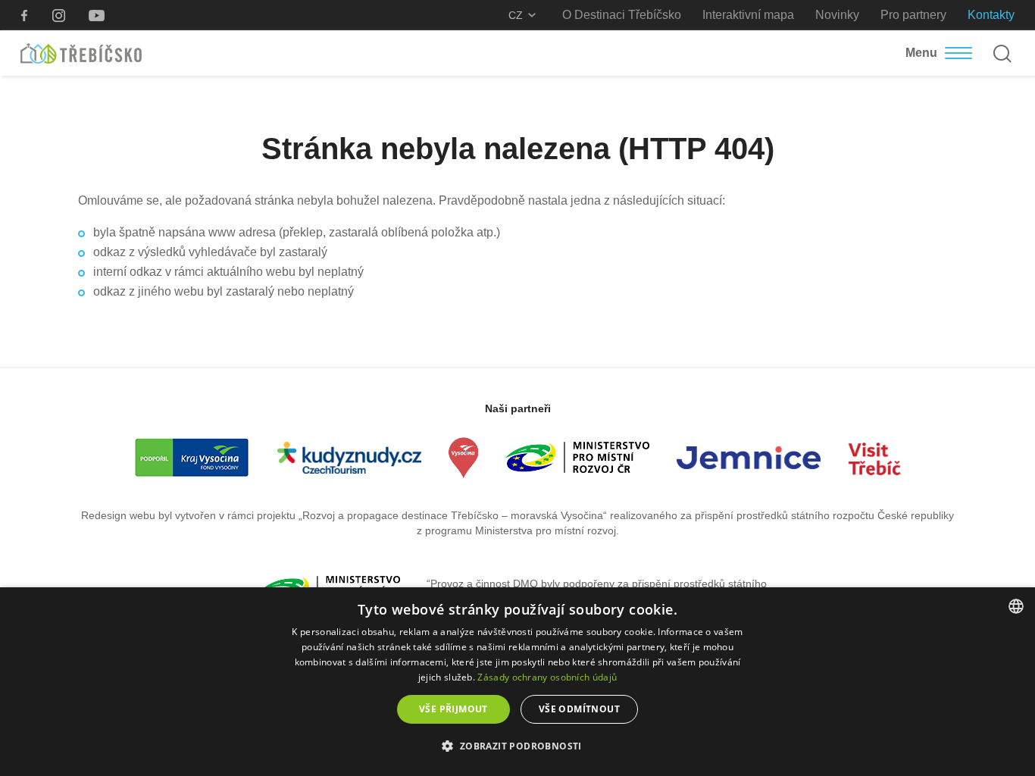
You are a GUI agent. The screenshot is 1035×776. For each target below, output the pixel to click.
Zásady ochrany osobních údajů (547, 677)
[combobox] (1016, 606)
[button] (517, 746)
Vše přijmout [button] (453, 708)
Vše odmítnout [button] (579, 708)
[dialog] (517, 681)
